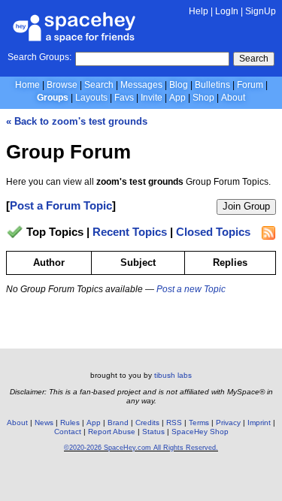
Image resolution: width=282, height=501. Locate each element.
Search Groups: (39, 57)
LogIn (226, 11)
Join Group (246, 206)
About (233, 97)
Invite (151, 97)
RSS (174, 422)
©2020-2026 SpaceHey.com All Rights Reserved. (141, 447)
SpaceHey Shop (200, 431)
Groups (52, 97)
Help (198, 11)
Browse (62, 85)
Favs (124, 97)
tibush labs (173, 375)
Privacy (228, 422)
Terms (199, 422)
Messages (141, 85)
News (44, 422)
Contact (67, 431)
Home (27, 85)
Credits (147, 422)
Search (253, 58)
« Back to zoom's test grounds (76, 121)
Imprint (259, 422)
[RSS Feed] (268, 233)
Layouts (91, 97)
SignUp (260, 11)
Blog (178, 85)
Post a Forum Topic (61, 205)
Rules (70, 422)
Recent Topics (129, 232)
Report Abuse (111, 431)
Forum (250, 85)
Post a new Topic (191, 289)
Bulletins (212, 85)
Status (153, 431)
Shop (203, 97)
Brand (118, 422)
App (177, 97)
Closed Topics (213, 232)
